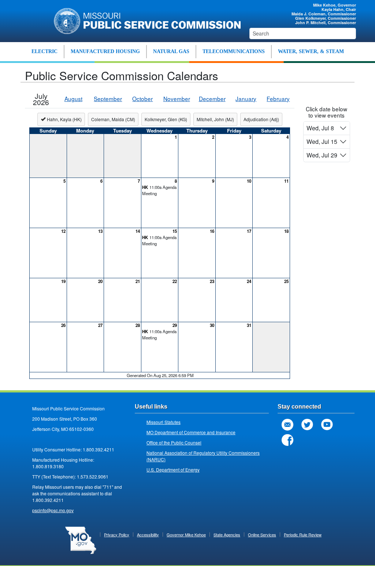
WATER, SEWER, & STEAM (311, 51)
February (278, 98)
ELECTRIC (44, 51)
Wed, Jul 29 (322, 155)
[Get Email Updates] (287, 425)
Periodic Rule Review (303, 534)
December (212, 98)
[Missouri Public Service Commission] (144, 20)
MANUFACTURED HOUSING (105, 51)
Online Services (262, 534)
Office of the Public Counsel (173, 442)
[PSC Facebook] (287, 440)
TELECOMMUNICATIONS (234, 51)
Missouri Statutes (163, 422)
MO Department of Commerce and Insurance (190, 432)
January (245, 98)
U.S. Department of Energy (173, 469)
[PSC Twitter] (307, 425)
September (108, 98)
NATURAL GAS (171, 51)
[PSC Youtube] (327, 425)
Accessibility (148, 534)
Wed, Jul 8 (320, 128)
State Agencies (227, 534)
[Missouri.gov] (80, 540)
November (176, 98)
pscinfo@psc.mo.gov (53, 510)
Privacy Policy (116, 534)
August (73, 98)
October (142, 98)
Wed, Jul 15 (322, 141)
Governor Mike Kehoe (186, 534)
